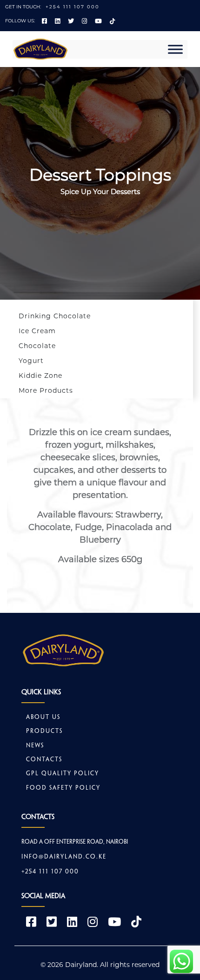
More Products (46, 390)
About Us (43, 717)
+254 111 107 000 (73, 7)
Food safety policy (63, 788)
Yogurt (31, 360)
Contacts (44, 760)
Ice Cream (37, 331)
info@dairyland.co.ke (64, 857)
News (35, 746)
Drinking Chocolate (55, 316)
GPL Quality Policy (62, 774)
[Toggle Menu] (175, 49)
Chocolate (37, 346)
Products (44, 731)
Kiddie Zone (40, 375)
